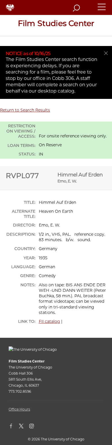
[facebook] (14, 427)
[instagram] (34, 427)
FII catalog (49, 321)
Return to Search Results (25, 110)
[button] (102, 9)
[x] (24, 427)
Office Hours (19, 409)
